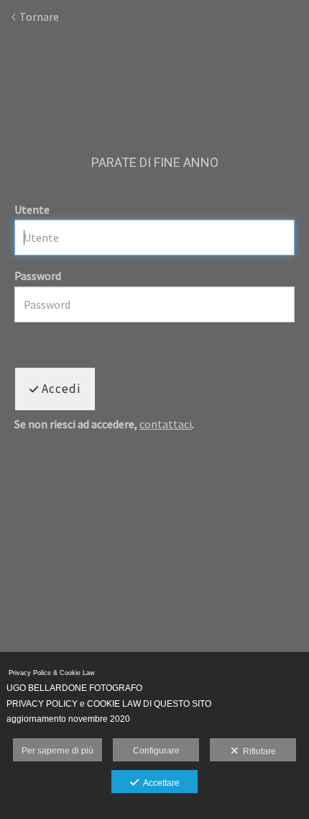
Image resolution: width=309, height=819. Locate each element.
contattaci (165, 424)
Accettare (159, 783)
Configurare (156, 751)
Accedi (59, 389)
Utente (32, 209)
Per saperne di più (57, 751)
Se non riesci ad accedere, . (104, 424)
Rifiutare (257, 751)
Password (37, 275)
